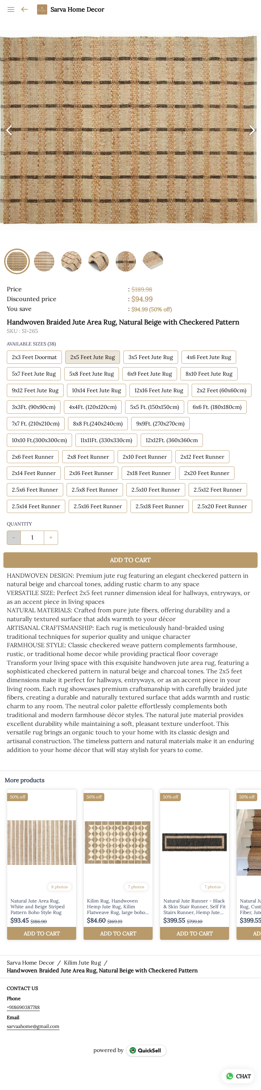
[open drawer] (11, 9)
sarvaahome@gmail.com (33, 1026)
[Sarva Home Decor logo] (42, 9)
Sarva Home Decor (77, 9)
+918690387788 (23, 1007)
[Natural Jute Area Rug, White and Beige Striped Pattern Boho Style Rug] (41, 865)
